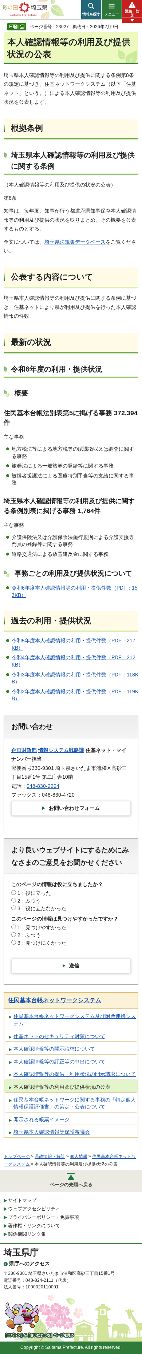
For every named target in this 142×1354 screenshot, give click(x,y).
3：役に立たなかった (41, 908)
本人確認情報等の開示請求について (54, 1049)
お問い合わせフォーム (74, 808)
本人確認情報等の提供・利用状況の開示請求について (74, 1074)
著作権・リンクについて (34, 1225)
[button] (91, 9)
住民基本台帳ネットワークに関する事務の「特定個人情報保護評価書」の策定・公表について (74, 1103)
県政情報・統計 (50, 1156)
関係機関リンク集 (27, 1234)
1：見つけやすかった (41, 927)
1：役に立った (34, 893)
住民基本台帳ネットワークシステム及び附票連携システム (74, 1019)
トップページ (17, 1156)
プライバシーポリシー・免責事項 (43, 1217)
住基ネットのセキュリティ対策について (59, 1036)
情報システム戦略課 (61, 750)
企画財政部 (24, 750)
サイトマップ (22, 1200)
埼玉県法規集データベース (75, 242)
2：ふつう (29, 901)
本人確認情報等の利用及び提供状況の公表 (61, 1087)
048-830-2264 (43, 786)
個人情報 (78, 1156)
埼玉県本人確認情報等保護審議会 (51, 1132)
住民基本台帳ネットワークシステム (54, 1000)
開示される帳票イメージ (41, 1119)
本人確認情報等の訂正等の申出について (59, 1062)
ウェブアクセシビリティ (34, 1208)
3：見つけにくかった (41, 943)
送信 (74, 966)
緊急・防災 (132, 13)
